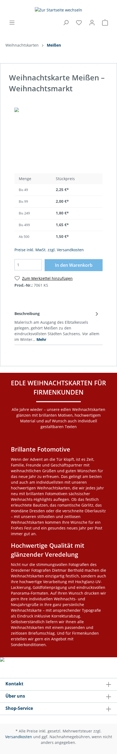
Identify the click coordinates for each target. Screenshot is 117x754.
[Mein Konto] (91, 22)
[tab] (57, 326)
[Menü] (12, 22)
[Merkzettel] (78, 22)
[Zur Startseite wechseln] (58, 10)
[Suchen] (65, 22)
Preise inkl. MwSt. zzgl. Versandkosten (49, 249)
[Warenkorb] (105, 22)
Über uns (15, 696)
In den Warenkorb (74, 265)
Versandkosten (18, 736)
